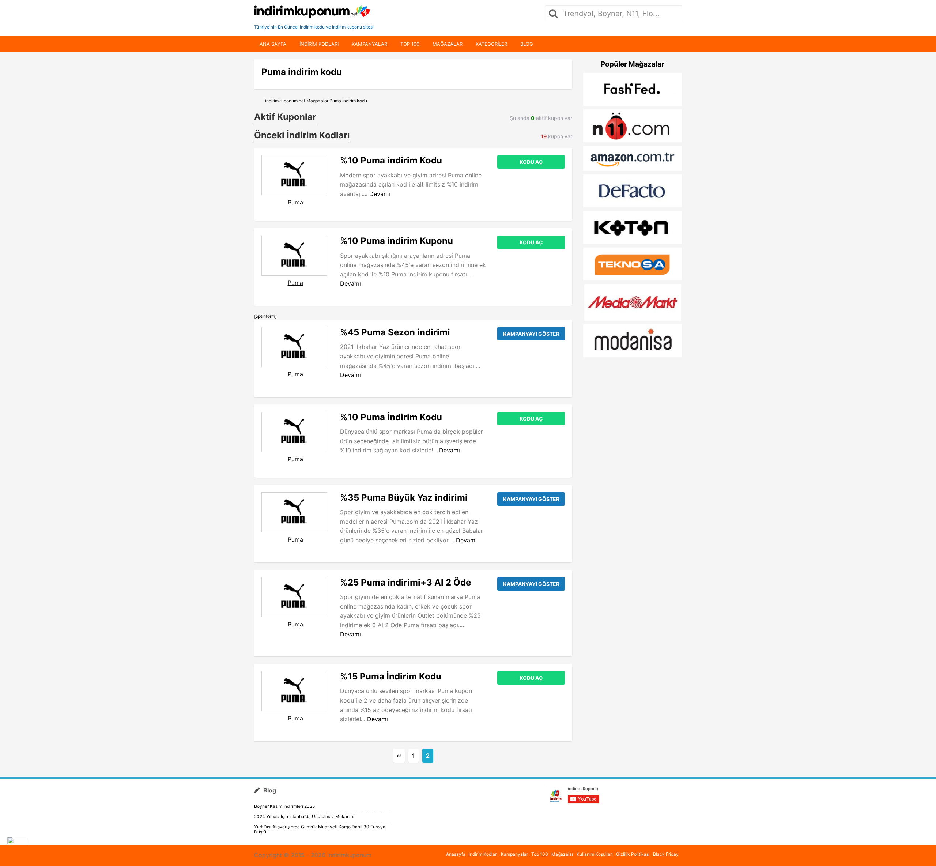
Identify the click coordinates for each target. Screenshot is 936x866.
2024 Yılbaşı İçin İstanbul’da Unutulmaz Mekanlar (304, 816)
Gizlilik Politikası (633, 854)
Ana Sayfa (273, 44)
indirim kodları (319, 44)
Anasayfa (455, 854)
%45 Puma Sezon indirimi (395, 332)
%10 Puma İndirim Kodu (391, 417)
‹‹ (399, 755)
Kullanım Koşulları (595, 854)
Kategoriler (491, 44)
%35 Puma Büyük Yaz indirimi (404, 497)
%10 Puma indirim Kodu (391, 160)
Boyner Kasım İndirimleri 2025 (284, 806)
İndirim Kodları (483, 854)
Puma (295, 202)
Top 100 (409, 44)
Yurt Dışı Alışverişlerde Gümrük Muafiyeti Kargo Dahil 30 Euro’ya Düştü (319, 829)
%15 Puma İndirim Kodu (390, 676)
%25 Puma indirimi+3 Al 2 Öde (405, 582)
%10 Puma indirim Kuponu (396, 241)
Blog (526, 44)
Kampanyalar (369, 44)
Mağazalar (448, 44)
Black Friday (666, 854)
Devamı (379, 193)
